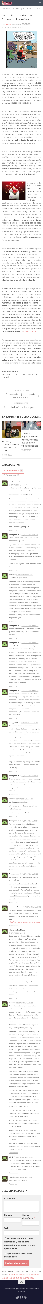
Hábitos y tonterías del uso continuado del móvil (10, 446)
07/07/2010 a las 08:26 (30, 643)
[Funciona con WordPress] (17, 1289)
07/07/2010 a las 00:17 (19, 485)
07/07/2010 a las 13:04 (30, 821)
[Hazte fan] (21, 1297)
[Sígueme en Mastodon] (25, 1297)
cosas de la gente (11, 8)
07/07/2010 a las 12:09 (24, 799)
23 (40, 8)
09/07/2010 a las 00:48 (24, 1157)
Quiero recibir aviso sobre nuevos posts (18, 1255)
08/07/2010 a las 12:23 (24, 1003)
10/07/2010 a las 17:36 (24, 1177)
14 (20, 424)
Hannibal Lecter (29, 331)
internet (27, 8)
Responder (13, 530)
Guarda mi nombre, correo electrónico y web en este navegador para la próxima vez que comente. (19, 1243)
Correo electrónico (28, 1217)
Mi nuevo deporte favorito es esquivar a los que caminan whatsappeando (30, 439)
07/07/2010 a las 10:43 (30, 776)
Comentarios (14, 470)
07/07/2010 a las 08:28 (30, 691)
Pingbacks (12, 475)
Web (6, 1228)
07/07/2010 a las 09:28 (29, 723)
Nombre (8, 1215)
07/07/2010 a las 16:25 (30, 874)
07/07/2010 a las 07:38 (30, 535)
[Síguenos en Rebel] (17, 1297)
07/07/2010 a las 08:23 (30, 626)
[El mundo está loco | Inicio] (9, 3)
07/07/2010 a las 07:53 (24, 575)
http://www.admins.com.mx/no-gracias (24, 922)
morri (8, 24)
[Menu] (40, 3)
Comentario (11, 1198)
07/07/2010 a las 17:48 (32, 907)
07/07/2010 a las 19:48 (19, 933)
